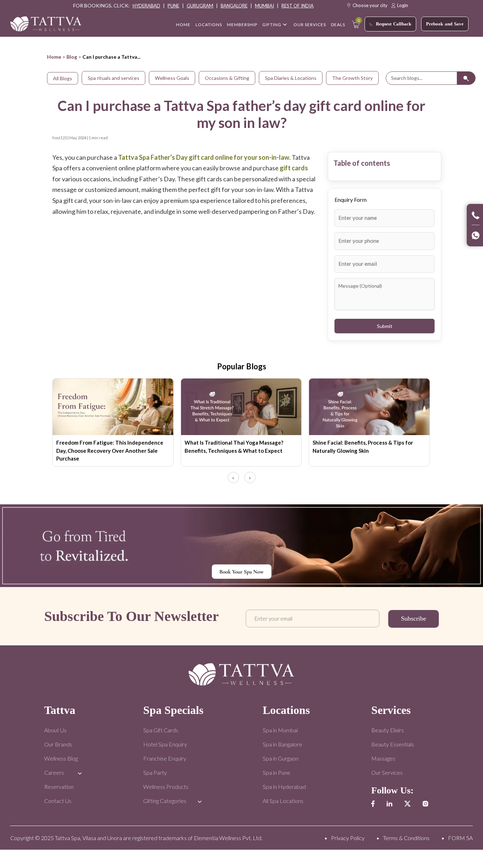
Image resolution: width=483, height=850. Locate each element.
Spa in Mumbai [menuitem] (280, 730)
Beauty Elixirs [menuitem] (387, 730)
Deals (338, 24)
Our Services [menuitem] (387, 772)
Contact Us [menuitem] (57, 800)
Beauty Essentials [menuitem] (392, 744)
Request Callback (393, 24)
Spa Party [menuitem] (155, 772)
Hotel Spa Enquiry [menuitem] (165, 744)
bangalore (234, 5)
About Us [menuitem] (55, 730)
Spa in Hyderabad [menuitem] (284, 786)
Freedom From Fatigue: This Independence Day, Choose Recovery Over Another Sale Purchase (109, 450)
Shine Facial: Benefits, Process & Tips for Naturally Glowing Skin (363, 446)
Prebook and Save (445, 24)
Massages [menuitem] (383, 758)
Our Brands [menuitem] (58, 744)
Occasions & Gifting (227, 78)
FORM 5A (460, 837)
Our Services (309, 24)
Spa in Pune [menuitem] (276, 772)
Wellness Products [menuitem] (165, 786)
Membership (242, 24)
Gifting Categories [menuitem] (164, 800)
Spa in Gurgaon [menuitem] (280, 758)
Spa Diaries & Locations (290, 78)
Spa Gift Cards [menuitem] (160, 730)
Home (54, 57)
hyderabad (146, 5)
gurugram (200, 5)
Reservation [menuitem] (59, 786)
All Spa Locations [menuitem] (283, 800)
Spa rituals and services (113, 78)
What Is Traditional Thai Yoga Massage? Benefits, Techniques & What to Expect (234, 446)
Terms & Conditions (406, 837)
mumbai (264, 5)
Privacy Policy (348, 837)
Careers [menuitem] (54, 772)
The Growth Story (352, 78)
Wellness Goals (172, 78)
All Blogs (62, 78)
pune (173, 5)
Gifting (271, 24)
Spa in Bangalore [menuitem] (282, 744)
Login (402, 5)
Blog (71, 57)
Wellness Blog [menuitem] (61, 758)
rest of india (297, 5)
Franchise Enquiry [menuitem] (164, 758)
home (183, 24)
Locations (209, 24)
